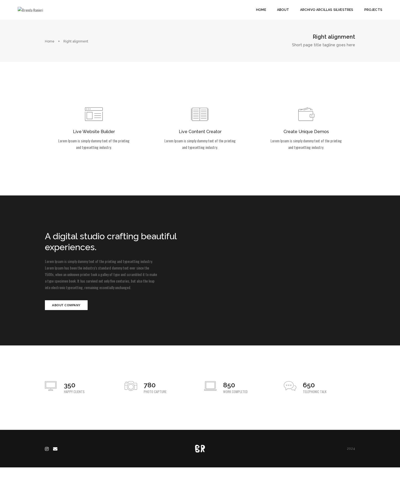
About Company (66, 305)
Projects (373, 10)
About (283, 10)
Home (261, 10)
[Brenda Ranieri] (30, 9)
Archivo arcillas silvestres (326, 10)
